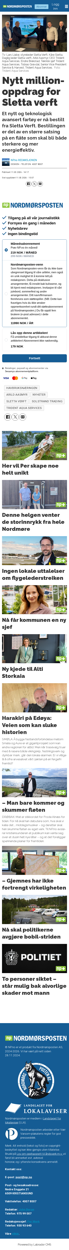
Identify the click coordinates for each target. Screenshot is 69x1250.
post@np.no (24, 1177)
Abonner (41, 6)
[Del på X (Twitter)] (34, 184)
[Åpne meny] (66, 6)
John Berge (26, 1209)
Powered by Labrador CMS (34, 1244)
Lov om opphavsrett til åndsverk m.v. (40, 1153)
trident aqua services (24, 408)
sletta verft (16, 401)
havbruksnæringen (21, 388)
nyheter (39, 394)
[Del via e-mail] (40, 184)
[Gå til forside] (17, 6)
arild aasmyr (16, 394)
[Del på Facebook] (28, 184)
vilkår (15, 1233)
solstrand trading (47, 401)
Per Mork (33, 1221)
